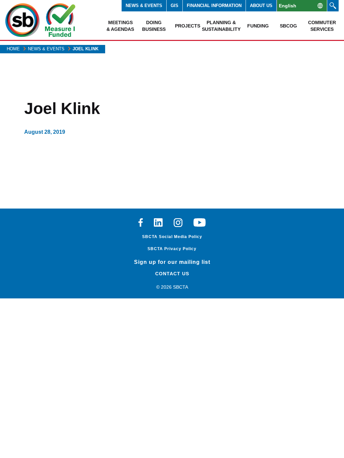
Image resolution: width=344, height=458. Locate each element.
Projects (187, 25)
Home (13, 48)
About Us (261, 5)
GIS (174, 5)
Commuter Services (322, 26)
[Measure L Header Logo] (60, 20)
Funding (258, 25)
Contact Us (172, 273)
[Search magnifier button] (333, 5)
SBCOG (288, 25)
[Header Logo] (22, 20)
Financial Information (214, 5)
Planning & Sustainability (221, 26)
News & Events (144, 5)
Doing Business (154, 26)
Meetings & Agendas (120, 26)
